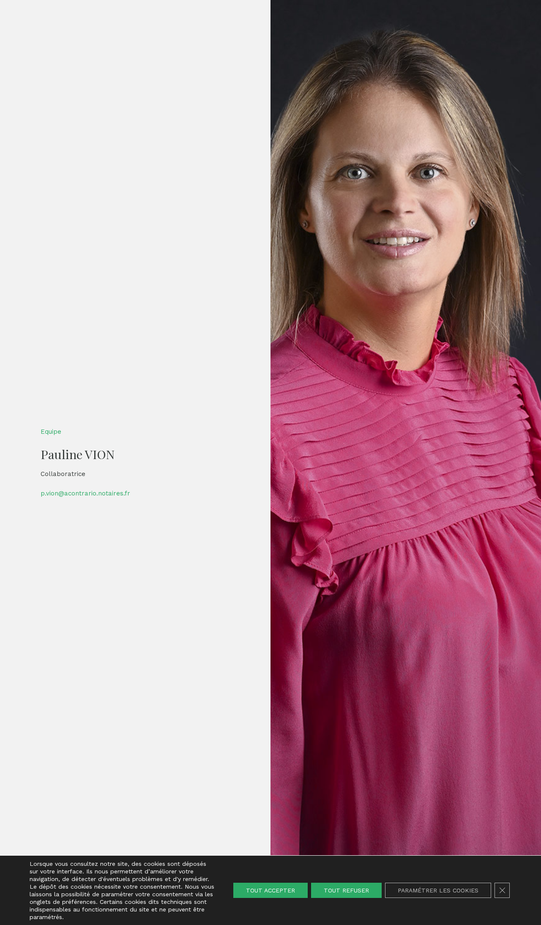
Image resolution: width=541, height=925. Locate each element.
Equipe (51, 431)
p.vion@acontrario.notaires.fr (85, 493)
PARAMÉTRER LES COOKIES (438, 890)
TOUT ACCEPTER (270, 890)
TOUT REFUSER (346, 890)
